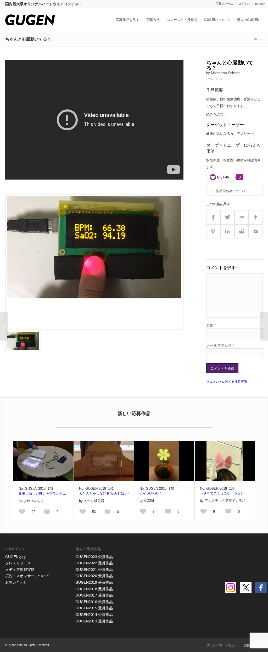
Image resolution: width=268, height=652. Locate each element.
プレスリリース (18, 563)
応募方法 (153, 20)
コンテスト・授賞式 (182, 20)
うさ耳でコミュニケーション (222, 493)
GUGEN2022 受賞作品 (94, 563)
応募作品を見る (127, 20)
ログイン (244, 3)
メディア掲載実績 (20, 569)
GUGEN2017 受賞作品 (94, 595)
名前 (211, 325)
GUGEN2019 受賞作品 (94, 582)
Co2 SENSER (150, 493)
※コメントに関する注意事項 (226, 381)
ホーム (258, 39)
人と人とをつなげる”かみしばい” (104, 493)
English (260, 3)
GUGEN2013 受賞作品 (94, 621)
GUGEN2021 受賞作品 (94, 569)
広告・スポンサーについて (27, 576)
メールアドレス (220, 345)
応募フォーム (224, 3)
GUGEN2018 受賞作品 (94, 589)
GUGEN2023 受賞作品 (94, 557)
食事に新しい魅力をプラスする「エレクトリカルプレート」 (43, 493)
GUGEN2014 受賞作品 (94, 614)
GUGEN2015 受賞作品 (94, 608)
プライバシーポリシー (222, 645)
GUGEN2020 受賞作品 (94, 576)
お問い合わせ (16, 582)
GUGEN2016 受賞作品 (94, 602)
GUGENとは (15, 557)
